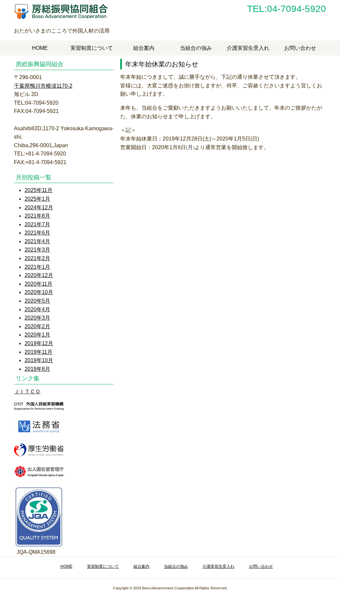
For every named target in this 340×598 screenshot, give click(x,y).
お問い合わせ (300, 48)
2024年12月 (39, 207)
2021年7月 (37, 224)
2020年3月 (37, 318)
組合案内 (143, 48)
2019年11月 (38, 352)
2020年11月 (38, 284)
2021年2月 (37, 258)
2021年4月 (37, 241)
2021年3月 (37, 249)
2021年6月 (37, 233)
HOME (40, 48)
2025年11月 (38, 190)
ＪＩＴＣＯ (27, 391)
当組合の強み (196, 48)
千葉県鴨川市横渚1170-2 (43, 86)
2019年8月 (37, 369)
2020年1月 (37, 335)
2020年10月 (39, 292)
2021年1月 (37, 267)
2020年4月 (37, 309)
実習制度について (91, 48)
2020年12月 (39, 275)
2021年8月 (37, 216)
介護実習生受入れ (248, 48)
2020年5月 (37, 301)
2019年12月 (39, 343)
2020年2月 (37, 326)
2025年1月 (37, 199)
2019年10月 (39, 360)
